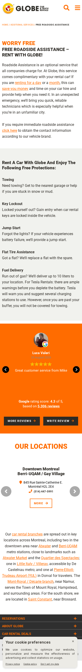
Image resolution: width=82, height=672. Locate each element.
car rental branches (27, 534)
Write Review (58, 421)
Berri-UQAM (68, 546)
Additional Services (22, 25)
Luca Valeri (41, 353)
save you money (15, 88)
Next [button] (75, 491)
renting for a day (28, 83)
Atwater (44, 546)
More (54, 503)
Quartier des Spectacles (60, 558)
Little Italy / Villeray (32, 564)
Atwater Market (15, 558)
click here (9, 130)
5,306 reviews (49, 406)
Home (5, 25)
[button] (76, 369)
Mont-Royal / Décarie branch (31, 581)
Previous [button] (6, 491)
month (54, 83)
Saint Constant (40, 599)
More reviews (19, 421)
